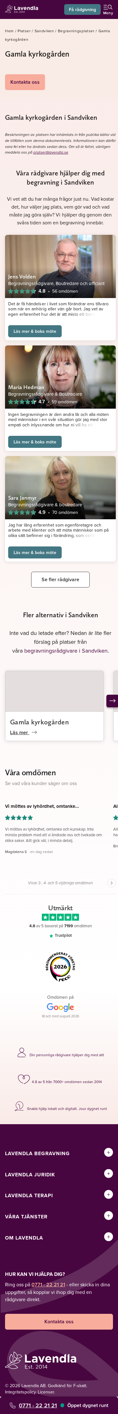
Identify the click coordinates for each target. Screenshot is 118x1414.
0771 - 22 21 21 (38, 1405)
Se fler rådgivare (60, 579)
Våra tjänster (26, 1216)
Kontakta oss (25, 82)
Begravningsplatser (76, 31)
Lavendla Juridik (30, 1174)
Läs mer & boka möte (35, 331)
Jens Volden (22, 276)
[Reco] (60, 966)
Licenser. (46, 1392)
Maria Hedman (26, 387)
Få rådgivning (82, 9)
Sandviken (44, 31)
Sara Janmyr (22, 497)
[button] (54, 834)
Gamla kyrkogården (39, 722)
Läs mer (19, 732)
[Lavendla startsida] (23, 10)
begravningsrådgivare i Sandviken (66, 651)
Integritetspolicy (20, 1392)
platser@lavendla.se (50, 152)
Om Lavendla (24, 1237)
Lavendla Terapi (29, 1195)
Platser (24, 31)
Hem (9, 31)
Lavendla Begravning (37, 1153)
